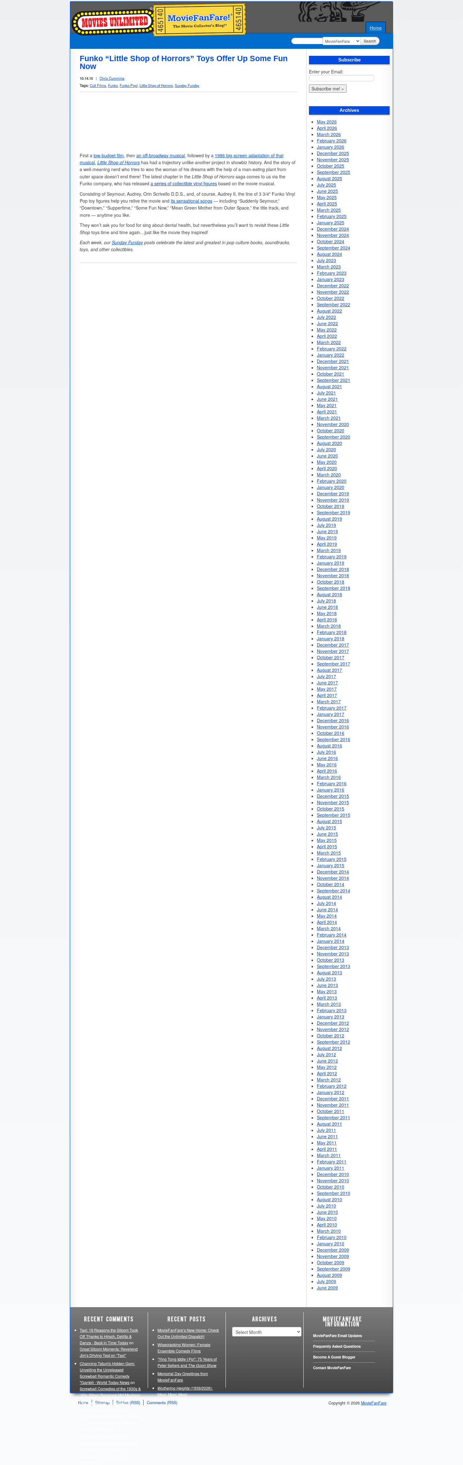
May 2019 (327, 537)
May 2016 (327, 764)
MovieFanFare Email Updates (337, 1335)
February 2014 (331, 934)
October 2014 (330, 884)
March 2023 (329, 266)
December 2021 (333, 361)
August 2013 (329, 972)
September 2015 (333, 815)
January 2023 (330, 279)
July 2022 (326, 317)
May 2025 (327, 197)
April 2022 (327, 336)
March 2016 (329, 777)
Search (370, 40)
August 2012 (329, 1048)
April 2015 (327, 846)
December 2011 (333, 1098)
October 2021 (330, 374)
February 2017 (331, 708)
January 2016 (330, 790)
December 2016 (333, 720)
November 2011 (333, 1105)
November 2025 (333, 159)
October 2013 (330, 960)
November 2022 (333, 292)
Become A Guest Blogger (334, 1357)
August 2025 (329, 178)
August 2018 (329, 594)
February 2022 (331, 348)
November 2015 (333, 802)
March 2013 (329, 1004)
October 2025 (330, 166)
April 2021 (327, 411)
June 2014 (327, 909)
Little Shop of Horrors (156, 85)
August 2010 (329, 1199)
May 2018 (327, 613)
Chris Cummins (112, 78)
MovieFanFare (373, 1403)
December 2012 (333, 1023)
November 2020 (333, 424)
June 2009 (327, 1287)
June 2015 (327, 834)
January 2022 (330, 355)
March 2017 (329, 701)
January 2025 (330, 222)
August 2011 (329, 1124)
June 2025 (327, 191)
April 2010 (327, 1224)
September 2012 (333, 1042)
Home (376, 28)
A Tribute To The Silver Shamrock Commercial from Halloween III (103, 1455)
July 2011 (326, 1130)
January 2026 (330, 147)
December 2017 (333, 645)
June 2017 (327, 682)
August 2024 (329, 254)
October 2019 (330, 506)
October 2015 (330, 808)
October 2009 (330, 1262)
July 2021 (326, 392)
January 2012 (330, 1092)
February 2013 (331, 1010)
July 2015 (326, 827)
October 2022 (330, 298)
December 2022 (333, 285)
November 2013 (333, 953)
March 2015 (329, 853)
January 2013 (330, 1016)
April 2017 (327, 695)
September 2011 (333, 1117)
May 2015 (327, 840)
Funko (113, 85)
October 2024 (330, 241)
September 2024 (333, 248)
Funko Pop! (129, 85)
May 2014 (327, 916)
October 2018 (330, 582)
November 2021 (333, 367)
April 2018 (327, 619)
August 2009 (329, 1275)
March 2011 (329, 1155)
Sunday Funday (187, 85)
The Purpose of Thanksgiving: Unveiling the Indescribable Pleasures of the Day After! (105, 1409)
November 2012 (333, 1029)
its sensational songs (191, 201)
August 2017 (329, 670)
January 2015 (330, 865)
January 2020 (330, 487)
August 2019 (329, 519)
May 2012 (327, 1067)
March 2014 (329, 928)
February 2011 (331, 1161)
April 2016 (327, 771)
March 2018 (329, 626)
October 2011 (330, 1111)
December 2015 (333, 796)
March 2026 (329, 134)
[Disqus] (188, 348)
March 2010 (329, 1231)
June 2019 (327, 531)
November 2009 (333, 1256)
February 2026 (331, 140)
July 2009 (326, 1281)
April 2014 (327, 922)
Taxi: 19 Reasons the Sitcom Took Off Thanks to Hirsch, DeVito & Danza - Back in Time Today (109, 1336)
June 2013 (327, 985)
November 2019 (333, 500)
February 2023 (331, 273)
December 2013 (333, 947)
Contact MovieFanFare (332, 1367)
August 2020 (329, 443)
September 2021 (333, 380)
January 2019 (330, 563)
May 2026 (327, 121)
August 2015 (329, 821)
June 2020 (327, 456)
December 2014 (333, 871)
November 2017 (333, 651)
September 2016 (333, 739)
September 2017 (333, 663)
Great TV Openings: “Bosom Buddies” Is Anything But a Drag (110, 1422)
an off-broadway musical (160, 155)
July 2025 (326, 185)
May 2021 (327, 405)
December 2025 (333, 153)
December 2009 (333, 1250)
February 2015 (331, 859)
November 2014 (333, 878)
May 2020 (327, 462)
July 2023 (326, 260)
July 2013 (326, 979)
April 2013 (327, 998)
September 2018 (333, 588)
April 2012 (327, 1073)
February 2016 (331, 783)
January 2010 (330, 1243)
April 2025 (327, 203)
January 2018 (330, 638)
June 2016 (327, 758)
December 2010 (333, 1174)
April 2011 (327, 1149)
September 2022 (333, 304)
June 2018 (327, 607)
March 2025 (329, 210)
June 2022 (327, 323)
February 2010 (331, 1237)
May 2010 (327, 1218)
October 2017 (330, 657)
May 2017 (327, 689)
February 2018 (331, 632)
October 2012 (330, 1035)
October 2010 (330, 1187)
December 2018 (333, 569)
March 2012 (329, 1079)
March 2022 (329, 342)
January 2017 (330, 714)
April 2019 (327, 544)
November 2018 (333, 575)
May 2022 (327, 329)
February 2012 (331, 1086)
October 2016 (330, 733)
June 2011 (327, 1136)
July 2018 (326, 600)
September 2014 (333, 890)
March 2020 (329, 474)
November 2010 (333, 1180)
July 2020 (326, 449)
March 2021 (329, 418)
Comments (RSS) (162, 1402)
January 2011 (330, 1168)
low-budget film (109, 155)
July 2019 (326, 525)
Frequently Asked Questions (337, 1346)
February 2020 (331, 481)
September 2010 (333, 1193)
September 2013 (333, 966)
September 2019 (333, 512)
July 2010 (326, 1206)
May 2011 (327, 1142)
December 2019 (333, 493)
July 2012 (326, 1054)
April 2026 (327, 128)
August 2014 (329, 897)
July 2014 (326, 903)
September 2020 (333, 437)
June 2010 (327, 1212)
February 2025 (331, 216)
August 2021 (329, 386)
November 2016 (333, 727)
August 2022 (329, 311)
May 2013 (327, 991)
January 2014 (330, 941)
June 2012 (327, 1061)
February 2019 (331, 556)
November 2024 (333, 235)
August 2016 (329, 745)
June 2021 (327, 399)
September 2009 (333, 1269)
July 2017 (326, 676)
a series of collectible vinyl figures (184, 183)
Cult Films (98, 85)
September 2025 (333, 172)
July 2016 (326, 752)
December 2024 (333, 229)
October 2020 (330, 430)
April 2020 (327, 468)
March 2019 (329, 550)
